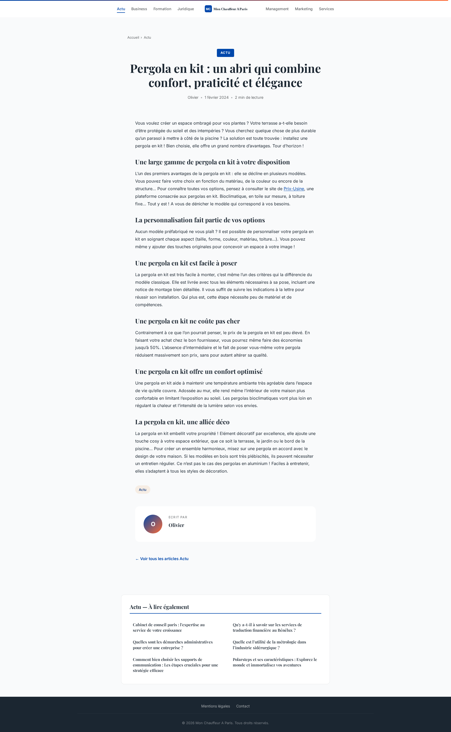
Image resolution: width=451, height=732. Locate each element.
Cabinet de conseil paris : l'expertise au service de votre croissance (169, 627)
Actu (121, 9)
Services (326, 9)
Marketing (304, 9)
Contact (243, 706)
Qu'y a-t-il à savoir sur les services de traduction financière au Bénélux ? (267, 627)
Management (277, 9)
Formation (162, 9)
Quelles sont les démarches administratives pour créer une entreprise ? (173, 644)
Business (139, 9)
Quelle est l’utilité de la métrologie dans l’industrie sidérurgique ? (269, 644)
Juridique (185, 9)
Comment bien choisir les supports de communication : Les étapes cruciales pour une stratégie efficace (175, 665)
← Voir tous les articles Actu (161, 558)
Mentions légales (215, 706)
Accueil (133, 37)
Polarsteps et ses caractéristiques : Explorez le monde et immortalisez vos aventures (275, 662)
